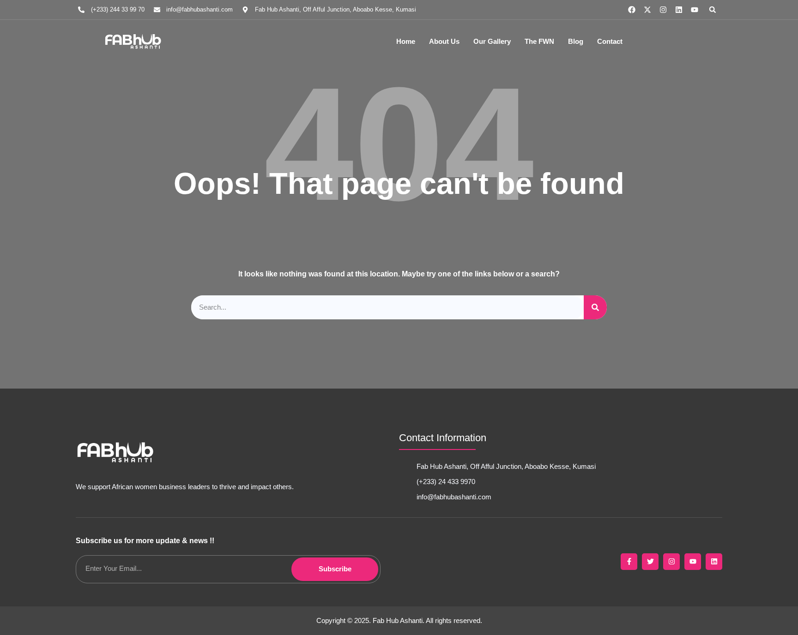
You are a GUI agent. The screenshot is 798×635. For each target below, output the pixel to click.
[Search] (595, 307)
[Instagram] (663, 9)
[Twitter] (650, 561)
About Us (444, 41)
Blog (575, 41)
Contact (610, 41)
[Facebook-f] (629, 561)
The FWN (539, 41)
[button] (712, 9)
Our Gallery (492, 41)
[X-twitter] (647, 9)
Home (405, 41)
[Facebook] (631, 9)
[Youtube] (694, 9)
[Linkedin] (679, 9)
